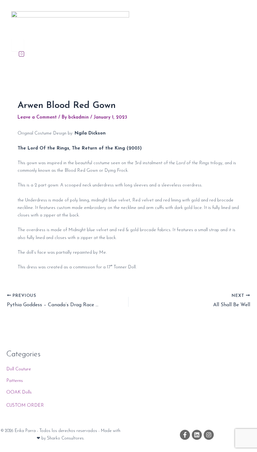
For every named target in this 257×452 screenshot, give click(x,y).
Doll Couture (18, 369)
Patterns (14, 380)
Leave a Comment (37, 117)
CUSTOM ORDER (25, 405)
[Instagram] (209, 435)
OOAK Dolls (19, 392)
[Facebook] (185, 435)
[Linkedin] (197, 435)
